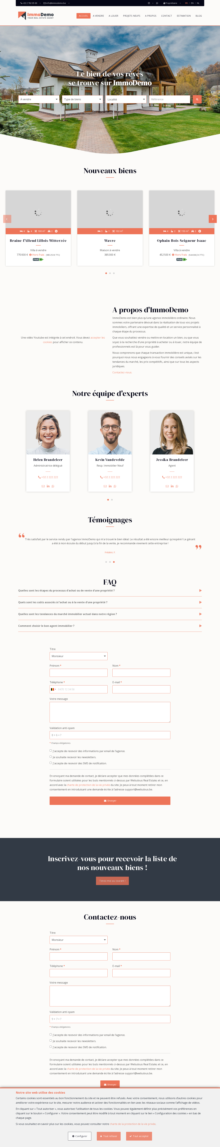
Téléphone (57, 682)
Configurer (81, 1136)
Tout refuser (110, 1136)
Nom (116, 665)
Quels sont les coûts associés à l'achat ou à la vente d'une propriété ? (62, 602)
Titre (53, 649)
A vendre (98, 15)
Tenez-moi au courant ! (112, 880)
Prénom (55, 665)
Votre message (59, 699)
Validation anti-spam (62, 728)
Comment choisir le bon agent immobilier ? (46, 626)
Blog (199, 15)
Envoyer (111, 800)
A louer (113, 15)
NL (198, 3)
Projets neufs (131, 15)
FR (186, 3)
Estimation (184, 15)
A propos (150, 15)
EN (192, 3)
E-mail (117, 682)
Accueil (83, 15)
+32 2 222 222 (49, 477)
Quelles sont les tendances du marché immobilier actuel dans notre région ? (67, 614)
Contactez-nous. (122, 372)
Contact (166, 15)
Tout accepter (141, 1136)
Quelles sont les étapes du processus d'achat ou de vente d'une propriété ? (66, 590)
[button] (126, 99)
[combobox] (53, 689)
